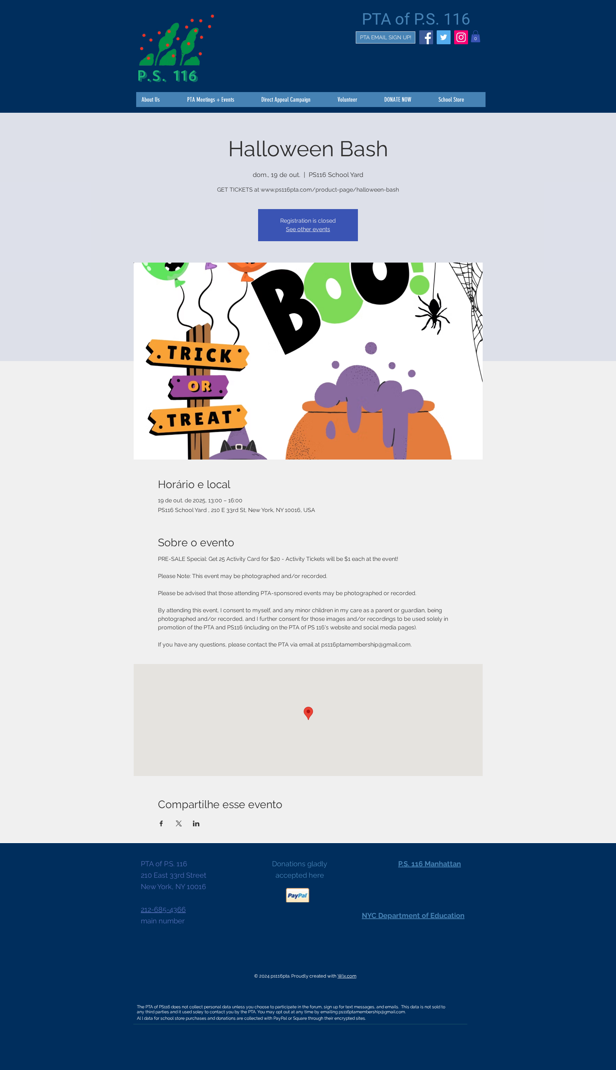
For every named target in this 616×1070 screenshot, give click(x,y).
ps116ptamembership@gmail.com (372, 1011)
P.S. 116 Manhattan (429, 863)
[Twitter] (444, 37)
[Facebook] (426, 37)
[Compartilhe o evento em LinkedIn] (196, 823)
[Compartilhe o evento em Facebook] (161, 823)
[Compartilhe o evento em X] (178, 823)
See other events (308, 229)
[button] (476, 36)
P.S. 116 (166, 75)
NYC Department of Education (413, 915)
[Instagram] (461, 37)
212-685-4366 (163, 909)
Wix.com (347, 976)
